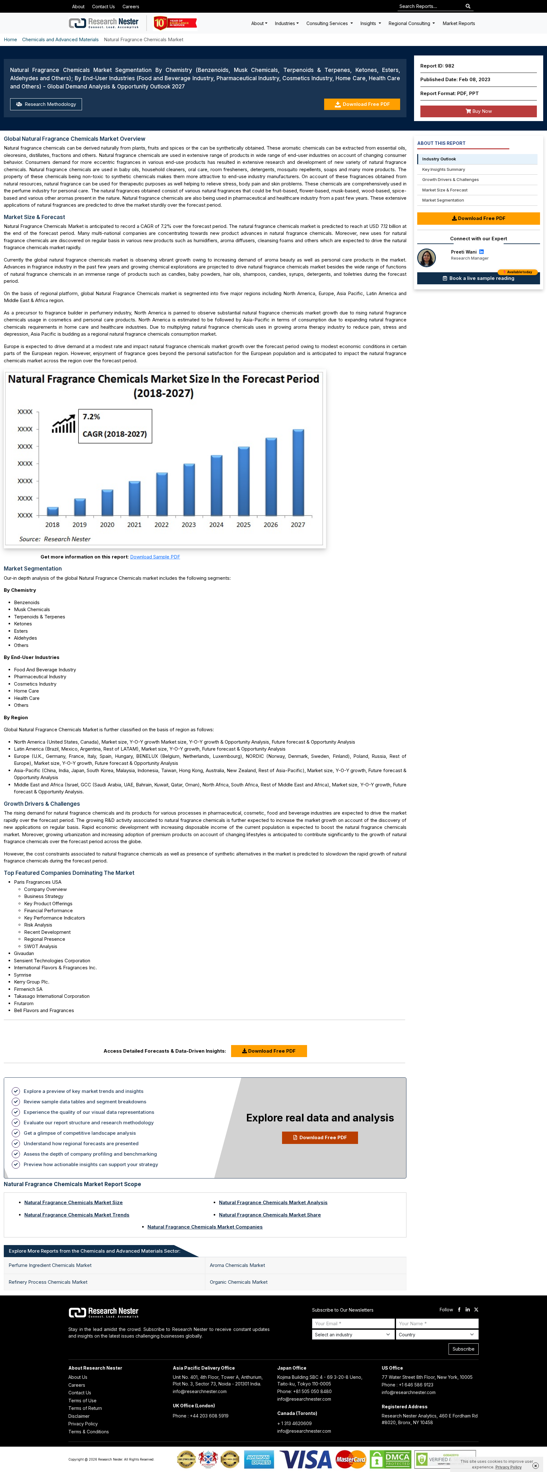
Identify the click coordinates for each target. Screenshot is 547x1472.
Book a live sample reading (490, 276)
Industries (285, 23)
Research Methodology (49, 104)
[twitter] (476, 1310)
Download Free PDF (366, 104)
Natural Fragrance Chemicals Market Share (270, 1215)
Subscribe (464, 1349)
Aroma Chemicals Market (237, 1265)
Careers (131, 6)
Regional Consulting (410, 23)
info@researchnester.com (200, 1391)
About (78, 6)
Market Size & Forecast (445, 189)
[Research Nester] (104, 23)
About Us (77, 1377)
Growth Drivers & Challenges (450, 179)
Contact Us (103, 6)
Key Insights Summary (443, 169)
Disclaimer (79, 1416)
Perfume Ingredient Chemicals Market (50, 1265)
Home (10, 39)
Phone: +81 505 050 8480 (304, 1391)
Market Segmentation (443, 200)
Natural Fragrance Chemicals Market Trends (76, 1215)
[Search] (468, 6)
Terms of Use (82, 1400)
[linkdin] (467, 1310)
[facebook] (459, 1310)
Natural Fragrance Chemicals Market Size (73, 1202)
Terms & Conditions (88, 1431)
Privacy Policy (83, 1423)
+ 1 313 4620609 (294, 1423)
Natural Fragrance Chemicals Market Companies (205, 1227)
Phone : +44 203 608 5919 (201, 1415)
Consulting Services (327, 23)
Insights (369, 23)
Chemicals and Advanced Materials (60, 39)
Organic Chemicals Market (238, 1282)
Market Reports (459, 23)
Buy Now (481, 111)
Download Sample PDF (155, 557)
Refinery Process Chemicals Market (48, 1282)
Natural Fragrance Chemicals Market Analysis (273, 1202)
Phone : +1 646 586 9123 (407, 1384)
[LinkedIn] (481, 252)
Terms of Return (85, 1408)
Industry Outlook (439, 158)
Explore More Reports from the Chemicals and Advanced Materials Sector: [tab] (94, 1251)
